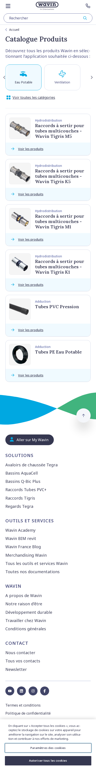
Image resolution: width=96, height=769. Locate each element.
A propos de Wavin (23, 595)
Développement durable (28, 612)
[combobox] (48, 18)
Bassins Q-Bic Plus (22, 481)
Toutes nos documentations (32, 571)
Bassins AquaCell (21, 473)
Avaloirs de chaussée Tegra (31, 464)
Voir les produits (30, 149)
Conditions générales (25, 628)
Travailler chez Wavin (25, 620)
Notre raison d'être (23, 603)
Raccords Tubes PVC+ (25, 489)
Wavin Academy (20, 530)
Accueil (14, 29)
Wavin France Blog (23, 546)
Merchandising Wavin (26, 555)
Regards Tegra (19, 506)
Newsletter (16, 669)
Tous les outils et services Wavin (36, 563)
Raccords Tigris (20, 498)
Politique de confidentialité (28, 713)
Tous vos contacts (22, 661)
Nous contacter (20, 652)
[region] (48, 744)
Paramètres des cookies (48, 748)
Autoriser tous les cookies (48, 761)
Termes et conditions (23, 705)
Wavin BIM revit (20, 538)
